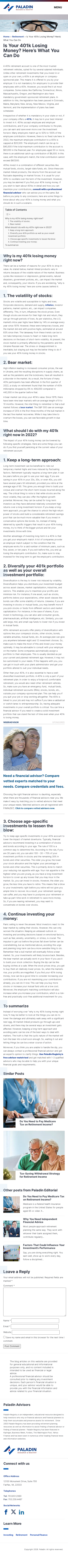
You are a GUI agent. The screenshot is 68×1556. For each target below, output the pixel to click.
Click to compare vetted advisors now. (35, 808)
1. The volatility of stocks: (19, 221)
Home (6, 36)
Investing (8, 1535)
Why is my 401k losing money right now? (24, 218)
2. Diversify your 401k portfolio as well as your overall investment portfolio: (31, 234)
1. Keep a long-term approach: (21, 230)
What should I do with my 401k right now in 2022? (28, 227)
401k (29, 119)
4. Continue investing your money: (22, 242)
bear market (26, 407)
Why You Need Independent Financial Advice (40, 1220)
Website (7, 1332)
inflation (49, 305)
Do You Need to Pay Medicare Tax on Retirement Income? (43, 1198)
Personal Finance (39, 1535)
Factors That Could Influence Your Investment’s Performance (44, 1246)
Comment (9, 1285)
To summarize (11, 245)
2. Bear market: (14, 224)
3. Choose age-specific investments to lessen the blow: (32, 239)
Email (6, 1326)
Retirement (18, 36)
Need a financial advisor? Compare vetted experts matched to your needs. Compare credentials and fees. (33, 781)
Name (7, 1320)
